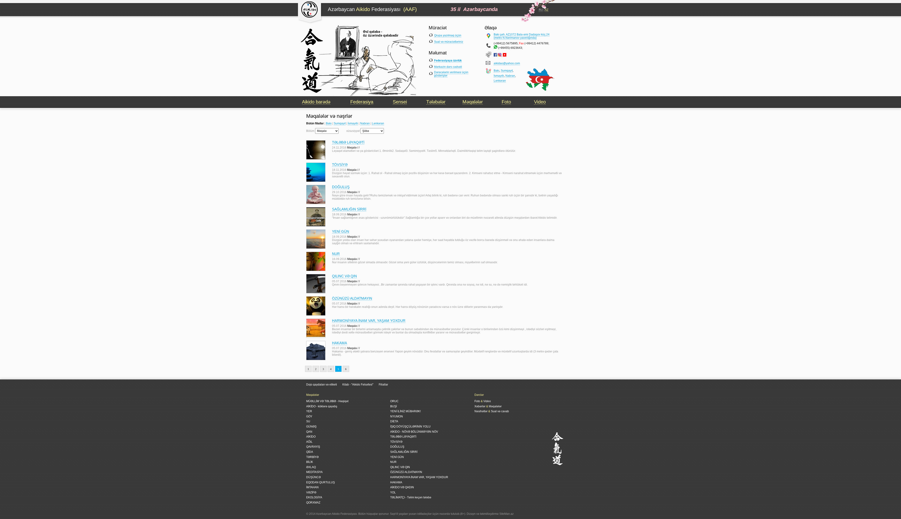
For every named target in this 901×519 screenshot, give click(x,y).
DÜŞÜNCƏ (313, 477)
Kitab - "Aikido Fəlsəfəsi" (358, 384)
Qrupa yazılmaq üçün (447, 35)
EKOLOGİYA (314, 497)
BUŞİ (393, 406)
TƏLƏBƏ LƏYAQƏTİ (348, 142)
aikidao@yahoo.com (507, 63)
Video (540, 101)
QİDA (309, 452)
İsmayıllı (499, 75)
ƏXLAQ (311, 467)
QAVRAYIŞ (313, 446)
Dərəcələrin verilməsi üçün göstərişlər (451, 74)
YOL (393, 492)
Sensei (400, 101)
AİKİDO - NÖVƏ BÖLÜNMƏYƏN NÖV (414, 431)
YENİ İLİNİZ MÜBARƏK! (405, 411)
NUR (336, 254)
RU (541, 9)
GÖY (309, 416)
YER (309, 411)
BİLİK (309, 462)
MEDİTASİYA (314, 472)
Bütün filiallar (315, 123)
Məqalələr (472, 101)
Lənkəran (500, 80)
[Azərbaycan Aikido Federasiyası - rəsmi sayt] (310, 22)
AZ (546, 9)
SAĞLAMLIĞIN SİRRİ (349, 209)
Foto (506, 101)
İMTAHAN (312, 487)
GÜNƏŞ (311, 426)
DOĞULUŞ (341, 187)
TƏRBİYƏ (312, 457)
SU (308, 421)
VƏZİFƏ (311, 492)
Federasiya (361, 101)
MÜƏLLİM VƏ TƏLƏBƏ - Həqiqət (327, 401)
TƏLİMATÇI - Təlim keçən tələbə (410, 497)
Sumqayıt (507, 70)
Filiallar (383, 384)
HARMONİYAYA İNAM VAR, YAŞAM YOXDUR (368, 321)
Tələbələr (436, 101)
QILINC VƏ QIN (344, 276)
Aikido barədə (316, 101)
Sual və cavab (500, 411)
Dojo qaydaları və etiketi (321, 384)
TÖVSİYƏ (339, 165)
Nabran (510, 75)
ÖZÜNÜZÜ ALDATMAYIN (352, 298)
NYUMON (396, 416)
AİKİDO (311, 436)
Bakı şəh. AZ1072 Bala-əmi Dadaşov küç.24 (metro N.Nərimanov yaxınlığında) (522, 36)
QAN (309, 431)
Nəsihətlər (481, 411)
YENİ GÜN (340, 231)
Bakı (496, 70)
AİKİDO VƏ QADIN (402, 487)
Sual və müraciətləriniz (448, 41)
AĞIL (309, 441)
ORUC (394, 401)
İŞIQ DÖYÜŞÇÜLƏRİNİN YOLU (410, 426)
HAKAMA (339, 343)
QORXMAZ (313, 502)
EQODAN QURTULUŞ (320, 482)
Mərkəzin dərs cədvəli (448, 67)
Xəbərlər (479, 406)
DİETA (394, 421)
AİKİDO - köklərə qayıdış (321, 406)
